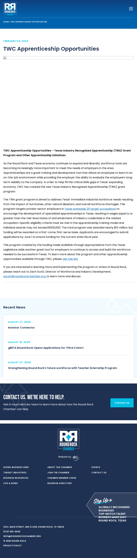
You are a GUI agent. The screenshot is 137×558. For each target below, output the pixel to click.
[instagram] (11, 517)
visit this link (70, 259)
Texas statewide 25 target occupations (90, 209)
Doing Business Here (16, 467)
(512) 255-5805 (11, 531)
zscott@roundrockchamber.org (24, 276)
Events (96, 467)
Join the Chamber (58, 472)
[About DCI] (76, 458)
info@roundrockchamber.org (22, 536)
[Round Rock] (10, 8)
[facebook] (5, 517)
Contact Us (99, 472)
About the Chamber (59, 467)
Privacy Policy (12, 545)
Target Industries (14, 472)
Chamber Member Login (61, 478)
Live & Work (10, 483)
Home (6, 22)
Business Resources (15, 478)
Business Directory (59, 483)
